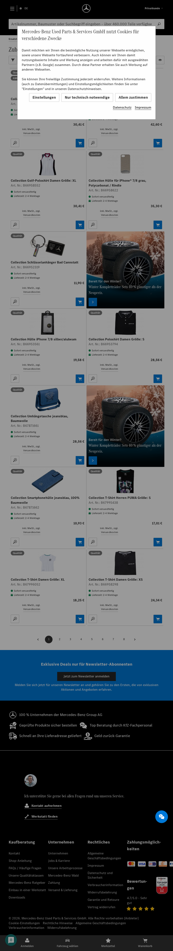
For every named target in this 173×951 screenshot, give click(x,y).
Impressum (143, 107)
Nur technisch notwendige (87, 97)
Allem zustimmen (133, 97)
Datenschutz (122, 107)
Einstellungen (44, 97)
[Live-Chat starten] (161, 816)
